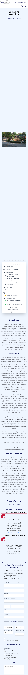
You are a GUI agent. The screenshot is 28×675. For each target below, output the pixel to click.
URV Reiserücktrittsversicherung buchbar (14, 304)
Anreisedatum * (8, 625)
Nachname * (7, 593)
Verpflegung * (7, 648)
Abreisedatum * (18, 625)
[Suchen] (22, 6)
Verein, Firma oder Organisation (12, 582)
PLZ (5, 604)
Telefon (6, 614)
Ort (12, 604)
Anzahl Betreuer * (8, 630)
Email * (5, 609)
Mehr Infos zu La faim (14, 532)
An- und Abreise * (8, 637)
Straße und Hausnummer (10, 598)
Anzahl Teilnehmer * (19, 631)
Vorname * (6, 588)
